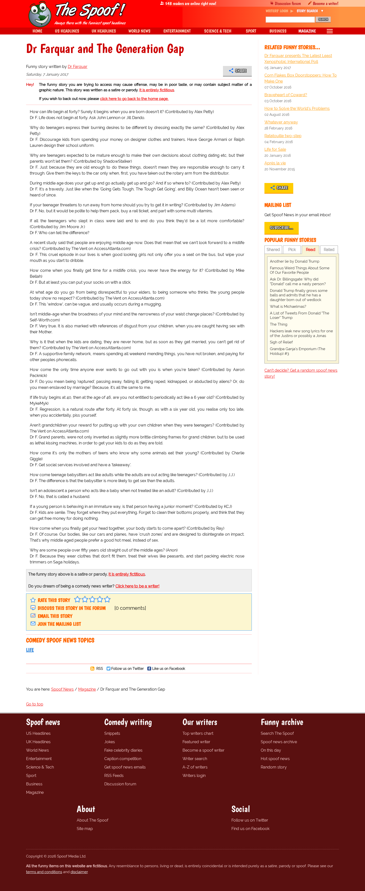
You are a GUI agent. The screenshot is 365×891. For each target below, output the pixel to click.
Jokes (109, 741)
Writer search (194, 758)
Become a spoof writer (203, 750)
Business (34, 784)
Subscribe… (281, 227)
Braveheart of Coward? (285, 94)
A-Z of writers (195, 767)
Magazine (35, 792)
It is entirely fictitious (156, 90)
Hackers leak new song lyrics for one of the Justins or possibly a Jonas (301, 333)
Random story (274, 767)
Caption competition (122, 758)
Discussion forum (288, 3)
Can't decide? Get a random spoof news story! (300, 373)
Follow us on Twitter (127, 668)
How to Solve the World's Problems (297, 108)
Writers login (194, 775)
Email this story (55, 616)
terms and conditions (44, 872)
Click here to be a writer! (137, 586)
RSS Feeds (114, 775)
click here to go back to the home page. (134, 98)
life (30, 650)
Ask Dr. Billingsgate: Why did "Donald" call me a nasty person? (298, 281)
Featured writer (196, 741)
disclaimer (79, 872)
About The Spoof (92, 820)
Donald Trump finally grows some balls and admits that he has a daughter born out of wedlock (299, 295)
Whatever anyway (281, 122)
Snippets (112, 733)
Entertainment (39, 758)
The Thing (278, 324)
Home (37, 30)
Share (240, 70)
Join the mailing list (59, 624)
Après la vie (275, 163)
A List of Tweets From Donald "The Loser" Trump (299, 315)
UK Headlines (38, 741)
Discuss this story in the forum (72, 608)
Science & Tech (40, 767)
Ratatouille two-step (282, 135)
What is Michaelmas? (288, 306)
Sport (31, 775)
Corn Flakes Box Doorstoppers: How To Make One (300, 78)
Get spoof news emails (125, 767)
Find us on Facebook (250, 828)
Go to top (34, 704)
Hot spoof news (275, 758)
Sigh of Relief (281, 342)
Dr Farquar (77, 66)
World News (37, 750)
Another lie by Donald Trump (294, 261)
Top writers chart (197, 733)
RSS (99, 668)
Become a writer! (325, 3)
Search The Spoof (277, 733)
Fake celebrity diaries (123, 750)
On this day (271, 750)
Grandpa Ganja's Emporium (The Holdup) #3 (297, 351)
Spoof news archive (279, 741)
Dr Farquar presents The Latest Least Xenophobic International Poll (298, 58)
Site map (85, 828)
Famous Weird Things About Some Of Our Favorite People (299, 270)
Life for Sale (275, 149)
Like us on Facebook (168, 668)
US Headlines (38, 733)
